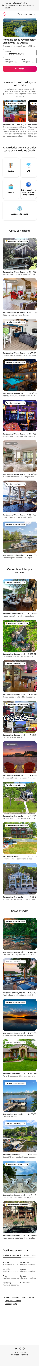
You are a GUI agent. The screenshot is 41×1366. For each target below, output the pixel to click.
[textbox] (11, 61)
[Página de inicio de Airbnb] (4, 14)
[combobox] (20, 53)
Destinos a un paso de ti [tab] (12, 1255)
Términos (24, 1355)
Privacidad (15, 1355)
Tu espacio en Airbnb (26, 14)
